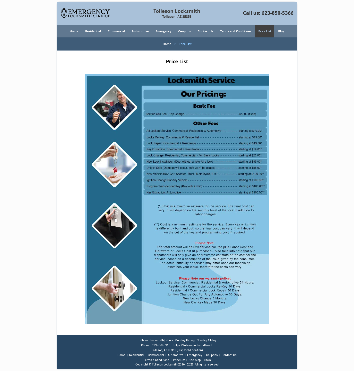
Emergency (163, 31)
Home (74, 31)
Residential (93, 31)
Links (207, 360)
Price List (264, 31)
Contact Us (205, 31)
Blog (281, 31)
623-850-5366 (278, 12)
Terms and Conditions (235, 31)
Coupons (184, 31)
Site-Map (195, 360)
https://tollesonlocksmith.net (192, 345)
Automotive (140, 31)
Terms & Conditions (156, 360)
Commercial (116, 31)
